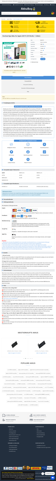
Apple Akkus (9, 19)
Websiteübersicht (12, 440)
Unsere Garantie (12, 431)
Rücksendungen (39, 4)
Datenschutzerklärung (13, 436)
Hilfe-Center (39, 431)
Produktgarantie (12, 432)
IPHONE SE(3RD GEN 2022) (42, 186)
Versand (53, 4)
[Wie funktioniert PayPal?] (47, 469)
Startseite (3, 19)
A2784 (38, 177)
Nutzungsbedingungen (14, 438)
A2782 (3, 175)
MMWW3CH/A (5, 180)
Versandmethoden (13, 447)
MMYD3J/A (21, 172)
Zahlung (46, 4)
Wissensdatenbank (41, 434)
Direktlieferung (12, 451)
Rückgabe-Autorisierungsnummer (44, 447)
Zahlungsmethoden (13, 449)
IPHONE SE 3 (4, 186)
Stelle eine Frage (35, 62)
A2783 (38, 175)
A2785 (20, 177)
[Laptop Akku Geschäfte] (28, 10)
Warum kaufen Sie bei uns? (14, 434)
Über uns (11, 429)
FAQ (37, 429)
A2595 (20, 175)
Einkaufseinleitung (7, 4)
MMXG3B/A (4, 177)
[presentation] (28, 77)
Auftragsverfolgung (30, 4)
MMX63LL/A (39, 172)
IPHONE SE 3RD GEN (23, 186)
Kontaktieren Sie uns (18, 4)
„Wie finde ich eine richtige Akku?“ (11, 298)
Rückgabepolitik (40, 436)
